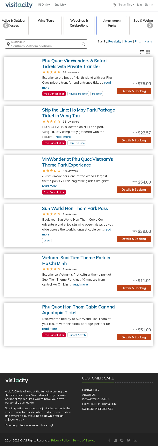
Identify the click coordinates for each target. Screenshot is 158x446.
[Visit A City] (17, 380)
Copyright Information (99, 404)
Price (138, 41)
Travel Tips (126, 4)
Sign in (148, 4)
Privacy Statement (95, 399)
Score (128, 41)
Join (139, 4)
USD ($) (43, 4)
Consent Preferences (97, 408)
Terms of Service (84, 440)
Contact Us (90, 390)
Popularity (114, 41)
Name (148, 41)
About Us (89, 394)
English (59, 4)
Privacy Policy (60, 440)
